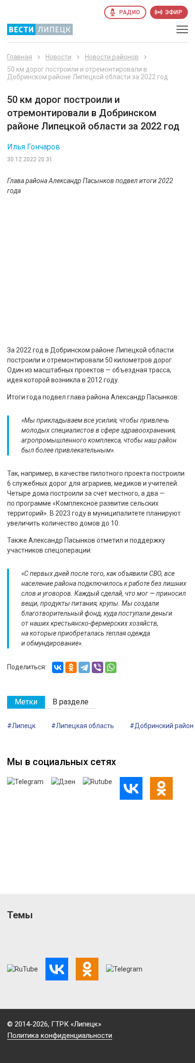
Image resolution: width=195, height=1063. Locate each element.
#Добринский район (162, 726)
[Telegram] (84, 667)
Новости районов (112, 57)
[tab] (26, 702)
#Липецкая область (82, 726)
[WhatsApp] (110, 667)
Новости (58, 57)
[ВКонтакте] (57, 667)
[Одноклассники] (71, 667)
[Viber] (97, 667)
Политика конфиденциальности (59, 1035)
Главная (19, 57)
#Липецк (21, 726)
